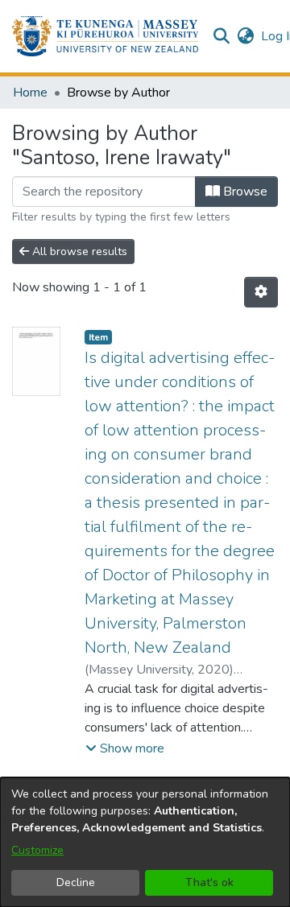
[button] (105, 36)
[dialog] (145, 842)
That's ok (209, 882)
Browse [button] (243, 191)
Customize (37, 850)
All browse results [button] (78, 251)
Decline (75, 882)
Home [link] (30, 92)
